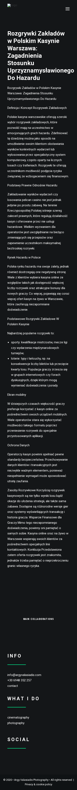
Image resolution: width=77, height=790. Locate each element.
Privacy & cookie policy (38, 784)
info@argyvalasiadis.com (24, 675)
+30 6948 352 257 (19, 680)
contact (12, 686)
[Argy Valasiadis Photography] (12, 9)
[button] (67, 9)
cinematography (18, 717)
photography (15, 723)
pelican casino (31, 200)
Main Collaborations (38, 619)
